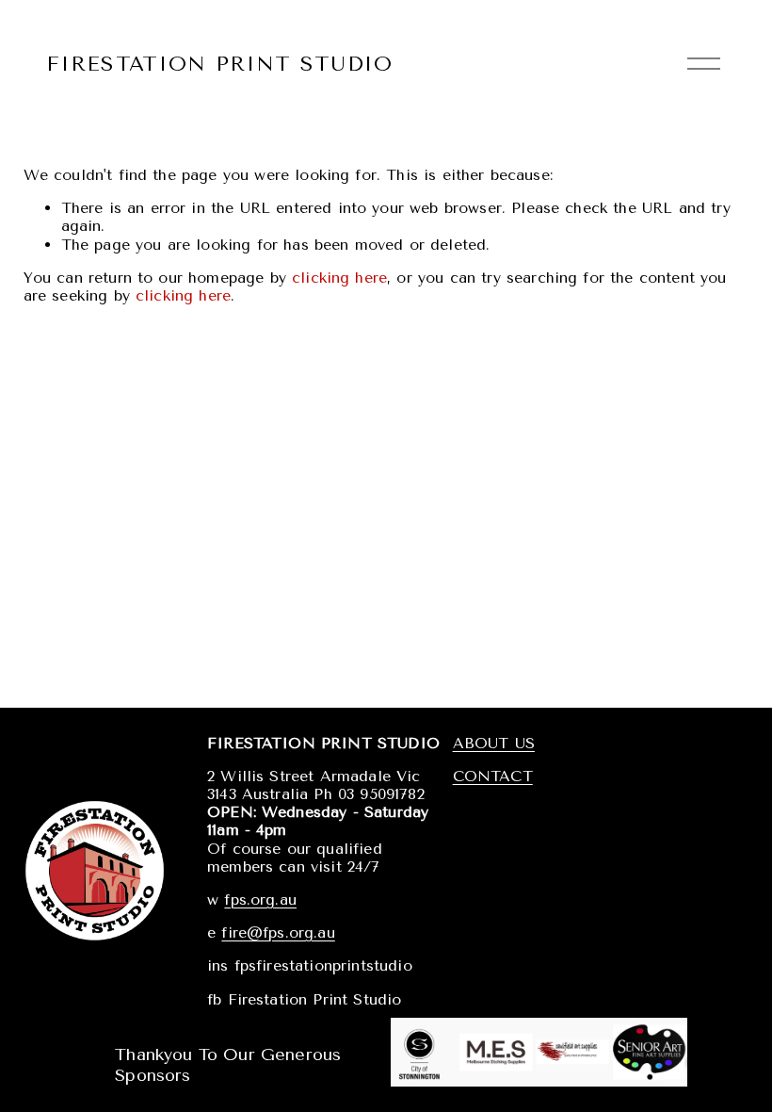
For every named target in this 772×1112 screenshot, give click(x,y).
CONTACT (493, 776)
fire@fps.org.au (277, 932)
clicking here (339, 277)
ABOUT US (494, 743)
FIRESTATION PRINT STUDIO (220, 63)
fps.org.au (260, 899)
